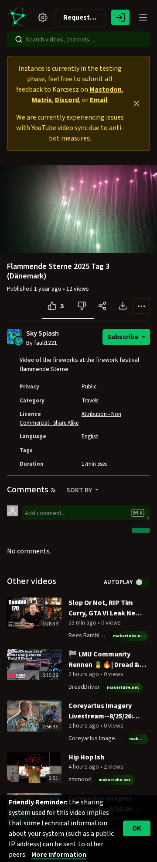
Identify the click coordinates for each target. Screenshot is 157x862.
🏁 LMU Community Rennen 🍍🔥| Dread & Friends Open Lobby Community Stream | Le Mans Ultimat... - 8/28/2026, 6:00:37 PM (105, 659)
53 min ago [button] (83, 622)
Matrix (42, 100)
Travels (90, 401)
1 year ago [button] (48, 289)
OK (136, 828)
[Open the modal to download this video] (123, 306)
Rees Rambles (87, 635)
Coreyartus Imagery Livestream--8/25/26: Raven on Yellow (100, 711)
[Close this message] (136, 103)
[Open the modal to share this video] (102, 306)
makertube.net (129, 636)
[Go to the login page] (120, 17)
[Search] (19, 39)
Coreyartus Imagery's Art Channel (112, 738)
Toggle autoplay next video (142, 582)
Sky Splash (42, 333)
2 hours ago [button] (84, 674)
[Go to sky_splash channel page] (19, 340)
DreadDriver (84, 687)
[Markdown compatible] (137, 513)
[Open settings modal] (43, 17)
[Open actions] (141, 306)
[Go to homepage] (19, 17)
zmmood (80, 779)
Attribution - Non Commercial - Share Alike (70, 418)
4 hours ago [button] (84, 766)
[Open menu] (143, 17)
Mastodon (105, 89)
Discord (67, 100)
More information (58, 854)
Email (99, 100)
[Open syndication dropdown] (53, 490)
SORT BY (79, 490)
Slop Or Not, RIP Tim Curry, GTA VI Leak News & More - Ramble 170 (106, 608)
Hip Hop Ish (86, 757)
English (90, 436)
